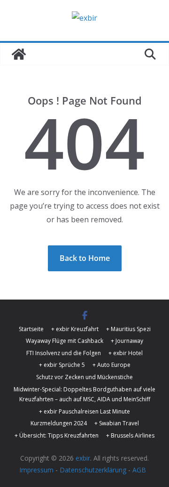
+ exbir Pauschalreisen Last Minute (84, 411)
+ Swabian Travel (116, 423)
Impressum (36, 469)
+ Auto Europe (111, 365)
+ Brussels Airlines (130, 435)
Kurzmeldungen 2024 (59, 423)
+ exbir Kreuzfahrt (75, 329)
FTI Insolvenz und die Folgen (63, 353)
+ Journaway (127, 341)
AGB (139, 469)
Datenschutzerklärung (93, 469)
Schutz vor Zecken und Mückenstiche (84, 377)
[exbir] (19, 54)
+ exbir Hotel (125, 353)
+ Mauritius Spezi (128, 329)
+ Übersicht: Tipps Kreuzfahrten (57, 435)
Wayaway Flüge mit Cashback (64, 341)
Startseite (31, 329)
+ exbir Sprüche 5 (62, 365)
